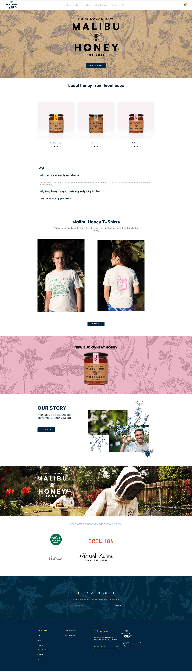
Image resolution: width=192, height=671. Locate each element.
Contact (114, 5)
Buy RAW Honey (96, 65)
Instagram (71, 635)
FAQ (123, 5)
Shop (77, 5)
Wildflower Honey (56, 143)
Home (69, 5)
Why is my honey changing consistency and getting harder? (70, 191)
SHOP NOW (96, 324)
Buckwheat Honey (136, 143)
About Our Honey (101, 5)
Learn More (46, 429)
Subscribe (118, 605)
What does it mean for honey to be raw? (60, 175)
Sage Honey (96, 143)
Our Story (87, 5)
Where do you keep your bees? (55, 198)
